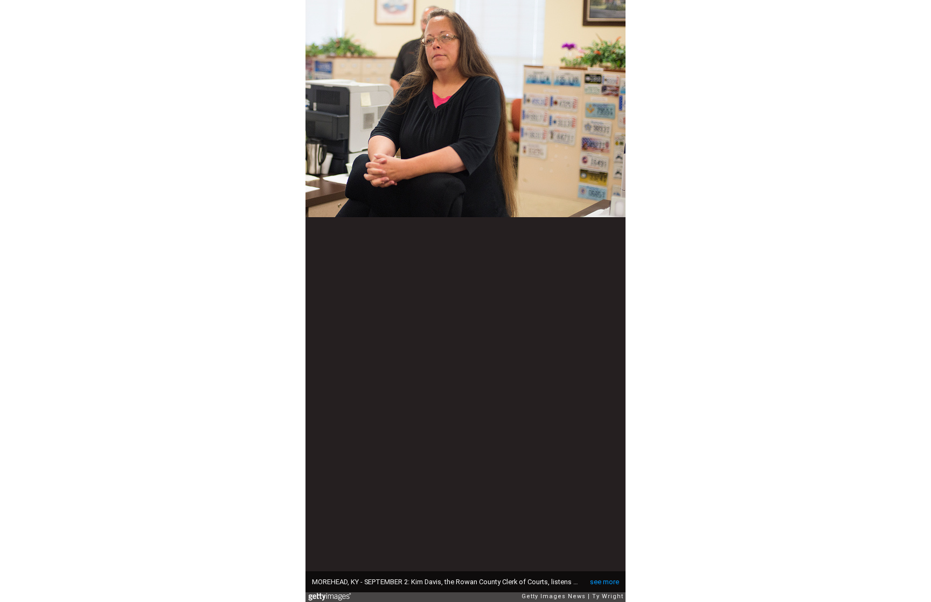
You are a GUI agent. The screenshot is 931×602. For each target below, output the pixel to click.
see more (604, 582)
